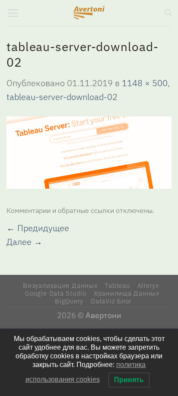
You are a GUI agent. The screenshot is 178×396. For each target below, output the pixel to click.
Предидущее (37, 227)
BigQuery (69, 300)
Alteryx (148, 285)
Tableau (117, 285)
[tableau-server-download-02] (89, 151)
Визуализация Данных (60, 285)
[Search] (168, 12)
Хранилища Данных (126, 293)
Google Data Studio (55, 293)
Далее (24, 241)
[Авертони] (89, 13)
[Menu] (12, 13)
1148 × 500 (145, 82)
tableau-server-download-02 (62, 96)
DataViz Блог (111, 300)
